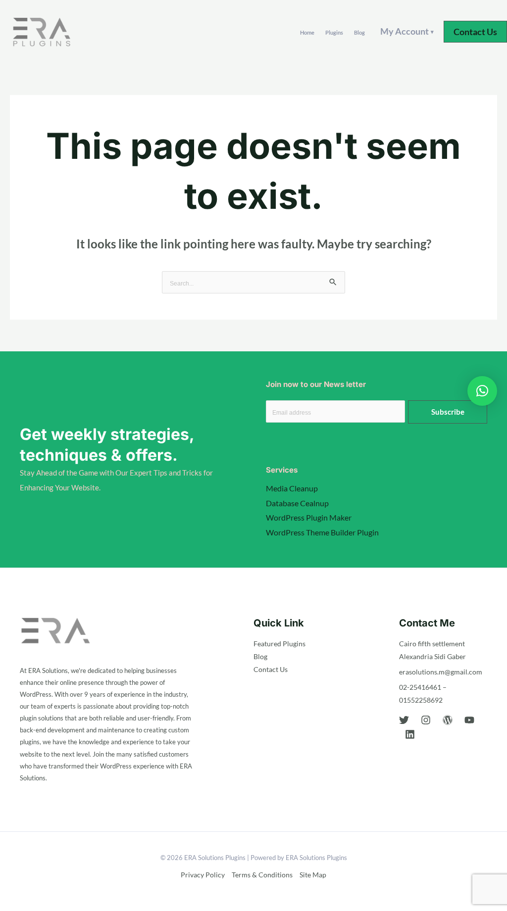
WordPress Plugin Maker (309, 517)
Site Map (313, 874)
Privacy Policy (203, 874)
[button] (475, 32)
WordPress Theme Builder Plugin (322, 532)
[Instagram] (426, 720)
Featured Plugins (279, 643)
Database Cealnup (297, 503)
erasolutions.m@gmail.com (440, 672)
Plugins (334, 32)
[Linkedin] (410, 734)
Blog (359, 32)
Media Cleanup (292, 488)
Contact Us (271, 669)
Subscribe (447, 411)
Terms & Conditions (262, 874)
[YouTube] (469, 720)
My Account (407, 31)
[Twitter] (404, 720)
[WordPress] (448, 720)
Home (307, 32)
